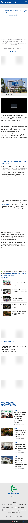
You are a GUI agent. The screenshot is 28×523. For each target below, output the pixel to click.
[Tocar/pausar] (23, 521)
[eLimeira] (14, 489)
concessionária (6, 204)
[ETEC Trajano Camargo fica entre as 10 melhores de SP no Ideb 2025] (7, 460)
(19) (22, 505)
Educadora (16, 521)
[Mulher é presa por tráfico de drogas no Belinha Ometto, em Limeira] (7, 298)
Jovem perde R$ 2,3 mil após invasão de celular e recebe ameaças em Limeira (19, 291)
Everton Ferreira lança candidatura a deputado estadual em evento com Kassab (18, 283)
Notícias (6, 6)
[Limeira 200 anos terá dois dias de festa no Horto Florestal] (7, 313)
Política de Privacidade (14, 512)
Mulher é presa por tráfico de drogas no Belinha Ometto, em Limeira (19, 298)
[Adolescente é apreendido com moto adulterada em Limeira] (7, 306)
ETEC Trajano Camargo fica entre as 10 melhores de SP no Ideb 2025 (20, 462)
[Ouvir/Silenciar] (25, 521)
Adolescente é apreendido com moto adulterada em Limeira (19, 306)
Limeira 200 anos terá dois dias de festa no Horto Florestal (19, 313)
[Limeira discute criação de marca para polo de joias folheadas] (7, 446)
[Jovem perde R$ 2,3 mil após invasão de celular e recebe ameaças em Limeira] (7, 291)
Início (2, 6)
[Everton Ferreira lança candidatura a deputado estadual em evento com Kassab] (7, 282)
